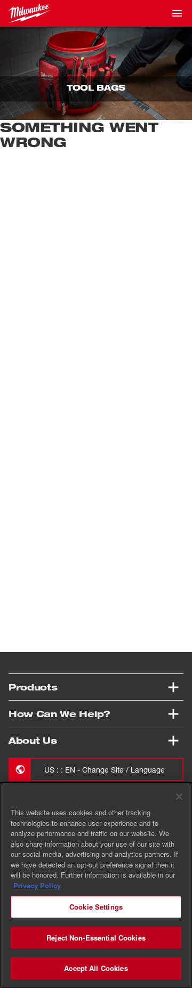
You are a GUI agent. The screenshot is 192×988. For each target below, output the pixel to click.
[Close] (179, 796)
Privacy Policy (37, 885)
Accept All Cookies (95, 968)
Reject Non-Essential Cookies (96, 938)
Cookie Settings (96, 907)
